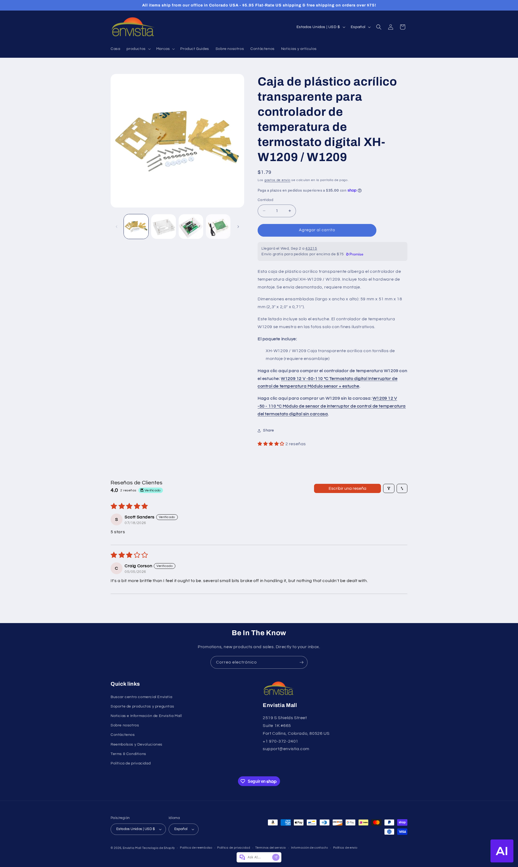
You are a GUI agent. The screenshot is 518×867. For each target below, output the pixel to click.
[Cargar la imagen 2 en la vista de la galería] (163, 226)
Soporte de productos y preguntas (142, 706)
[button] (138, 49)
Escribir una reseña (347, 488)
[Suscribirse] (301, 662)
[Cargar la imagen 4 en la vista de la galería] (218, 226)
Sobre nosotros (125, 725)
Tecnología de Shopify (158, 847)
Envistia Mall (132, 847)
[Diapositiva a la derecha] (238, 227)
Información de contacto (309, 847)
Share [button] (268, 430)
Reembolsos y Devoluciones (136, 744)
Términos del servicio (270, 847)
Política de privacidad (131, 763)
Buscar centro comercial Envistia (141, 697)
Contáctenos (123, 735)
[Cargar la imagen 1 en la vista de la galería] (136, 226)
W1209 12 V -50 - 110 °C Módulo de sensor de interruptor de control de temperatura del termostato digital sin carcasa (332, 406)
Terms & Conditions (128, 754)
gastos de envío (277, 180)
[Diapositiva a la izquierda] (116, 227)
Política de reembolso (196, 847)
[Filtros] (388, 488)
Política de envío (345, 847)
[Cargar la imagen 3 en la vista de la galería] (191, 226)
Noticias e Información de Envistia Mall (146, 716)
